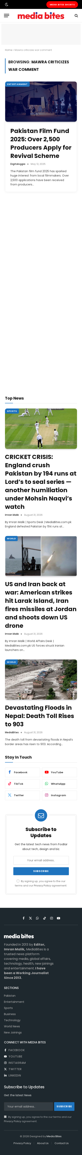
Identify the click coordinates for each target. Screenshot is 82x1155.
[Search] (76, 15)
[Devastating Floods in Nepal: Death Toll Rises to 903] (41, 679)
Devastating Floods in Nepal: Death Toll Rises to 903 (39, 716)
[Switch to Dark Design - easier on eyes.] (6, 4)
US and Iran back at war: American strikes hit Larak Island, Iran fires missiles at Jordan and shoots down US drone (41, 605)
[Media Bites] (41, 15)
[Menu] (6, 15)
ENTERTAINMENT (17, 84)
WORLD (11, 538)
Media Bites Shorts (62, 4)
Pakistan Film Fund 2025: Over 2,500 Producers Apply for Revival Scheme (40, 143)
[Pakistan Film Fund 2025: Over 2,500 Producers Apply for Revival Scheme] (41, 102)
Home (8, 50)
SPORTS (12, 411)
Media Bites (54, 1136)
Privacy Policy (42, 885)
